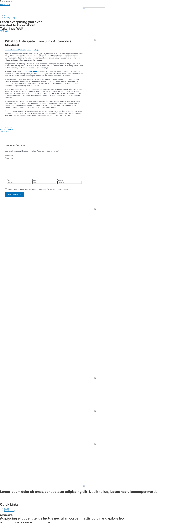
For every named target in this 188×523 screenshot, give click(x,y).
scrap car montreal (32, 71)
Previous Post (6, 129)
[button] (4, 31)
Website (60, 180)
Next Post (4, 131)
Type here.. (9, 156)
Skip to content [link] (6, 1)
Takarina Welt (5, 5)
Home (6, 15)
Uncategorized (25, 50)
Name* (9, 180)
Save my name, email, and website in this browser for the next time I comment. (38, 189)
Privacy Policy (9, 18)
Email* (34, 180)
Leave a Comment (12, 50)
